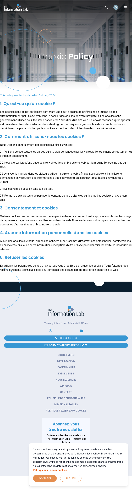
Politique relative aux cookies (50, 470)
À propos (66, 386)
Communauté (66, 367)
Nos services (66, 355)
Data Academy (66, 361)
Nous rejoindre (66, 379)
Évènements (66, 373)
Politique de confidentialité (66, 398)
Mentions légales (66, 404)
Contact (66, 392)
